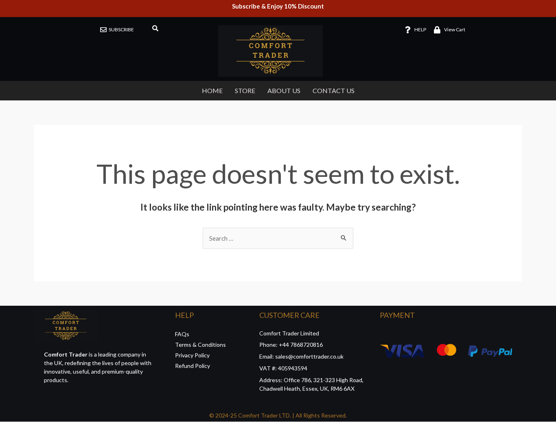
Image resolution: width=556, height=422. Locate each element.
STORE (245, 90)
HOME (212, 90)
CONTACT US (334, 90)
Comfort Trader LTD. (264, 415)
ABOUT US (283, 90)
